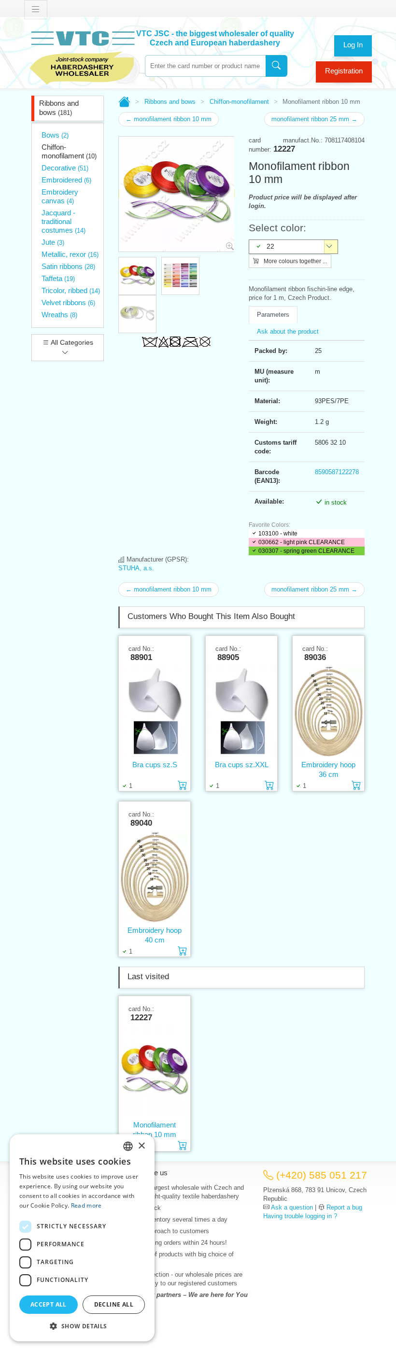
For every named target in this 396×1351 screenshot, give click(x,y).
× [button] (141, 1146)
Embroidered (66, 180)
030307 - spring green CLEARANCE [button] (306, 551)
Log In (353, 45)
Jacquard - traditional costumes (63, 221)
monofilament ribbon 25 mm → (314, 119)
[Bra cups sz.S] (154, 711)
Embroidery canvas (60, 196)
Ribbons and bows (59, 107)
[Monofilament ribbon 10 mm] (154, 1071)
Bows (55, 135)
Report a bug (344, 1207)
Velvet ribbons (68, 302)
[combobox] (205, 66)
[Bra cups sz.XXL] (241, 711)
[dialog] (82, 1237)
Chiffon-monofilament (69, 151)
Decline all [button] (113, 1304)
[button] (82, 1326)
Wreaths (59, 314)
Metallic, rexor (70, 254)
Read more (86, 1205)
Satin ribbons (68, 266)
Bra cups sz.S (154, 764)
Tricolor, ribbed (71, 290)
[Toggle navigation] (35, 9)
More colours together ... (294, 261)
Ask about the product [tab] (288, 331)
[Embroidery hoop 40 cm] (154, 876)
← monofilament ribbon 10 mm (169, 119)
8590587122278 (337, 472)
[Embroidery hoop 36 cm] (328, 711)
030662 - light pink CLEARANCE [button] (301, 542)
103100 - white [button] (277, 533)
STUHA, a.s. (136, 568)
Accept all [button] (48, 1304)
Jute (53, 242)
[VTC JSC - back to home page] (82, 56)
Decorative (65, 168)
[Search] (276, 66)
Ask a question (292, 1207)
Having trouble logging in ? (300, 1216)
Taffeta (58, 278)
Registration (344, 71)
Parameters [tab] (273, 314)
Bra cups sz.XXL (242, 764)
